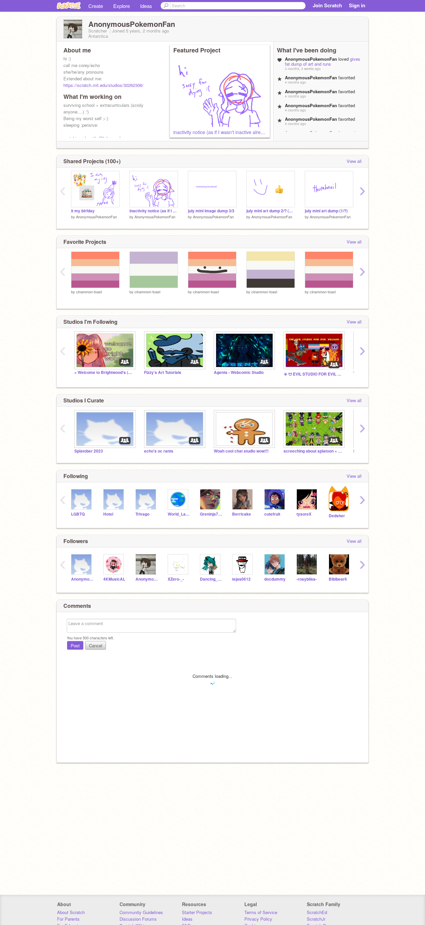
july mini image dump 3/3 (211, 211)
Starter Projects (197, 912)
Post (75, 645)
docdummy (275, 579)
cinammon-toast (89, 291)
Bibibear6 (338, 579)
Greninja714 (211, 514)
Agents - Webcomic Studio (239, 372)
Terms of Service (260, 912)
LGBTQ (78, 514)
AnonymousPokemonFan (96, 216)
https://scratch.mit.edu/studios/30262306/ (103, 85)
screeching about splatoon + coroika (313, 451)
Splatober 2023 (88, 451)
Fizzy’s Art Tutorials (162, 372)
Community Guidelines (141, 912)
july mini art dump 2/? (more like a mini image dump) (270, 211)
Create (95, 5)
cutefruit (272, 514)
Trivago (142, 514)
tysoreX (304, 514)
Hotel (108, 514)
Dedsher (337, 516)
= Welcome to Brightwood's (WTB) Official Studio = (104, 372)
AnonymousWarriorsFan (82, 579)
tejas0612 (241, 579)
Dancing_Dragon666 (211, 579)
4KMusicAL (114, 579)
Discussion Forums (138, 919)
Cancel (95, 645)
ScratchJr (316, 919)
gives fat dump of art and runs (322, 61)
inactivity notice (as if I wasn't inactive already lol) (224, 132)
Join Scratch (327, 5)
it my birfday (83, 211)
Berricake (241, 514)
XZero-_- (176, 579)
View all (354, 161)
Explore (121, 5)
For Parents (68, 919)
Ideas (146, 5)
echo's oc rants (158, 451)
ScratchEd (317, 912)
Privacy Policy (258, 919)
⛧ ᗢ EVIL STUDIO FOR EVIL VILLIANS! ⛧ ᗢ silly (313, 374)
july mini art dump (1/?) (326, 211)
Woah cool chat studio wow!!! (241, 451)
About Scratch (71, 912)
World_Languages (179, 514)
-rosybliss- (307, 579)
